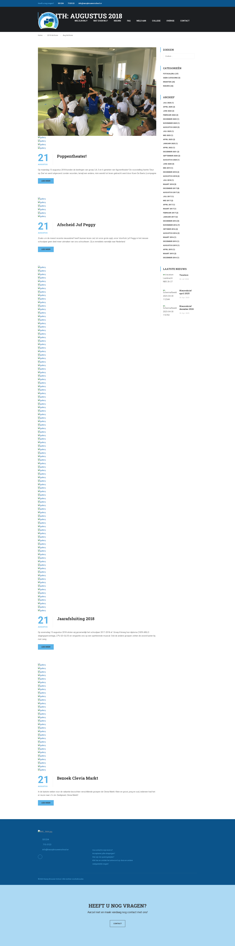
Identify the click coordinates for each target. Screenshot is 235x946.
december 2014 (170, 258)
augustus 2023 (170, 127)
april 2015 (167, 249)
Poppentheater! (72, 156)
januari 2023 (169, 143)
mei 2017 (166, 201)
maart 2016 (168, 237)
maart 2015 (168, 253)
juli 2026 (167, 103)
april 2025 (167, 107)
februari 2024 (169, 115)
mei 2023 (166, 135)
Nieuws (166, 86)
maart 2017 (168, 209)
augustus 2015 (170, 245)
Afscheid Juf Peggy (76, 224)
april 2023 (167, 139)
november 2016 (170, 225)
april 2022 (167, 148)
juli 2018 (167, 180)
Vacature (183, 275)
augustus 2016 (170, 233)
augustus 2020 (170, 160)
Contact (117, 924)
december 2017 (170, 188)
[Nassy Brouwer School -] (48, 22)
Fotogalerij (169, 74)
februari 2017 (169, 213)
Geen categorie (170, 78)
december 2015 (170, 241)
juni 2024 (167, 111)
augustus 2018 (170, 176)
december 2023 (170, 119)
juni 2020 (167, 164)
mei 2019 (166, 168)
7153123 (71, 3)
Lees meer (45, 181)
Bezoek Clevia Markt (77, 778)
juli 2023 (167, 131)
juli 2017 (167, 196)
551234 (61, 3)
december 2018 (170, 172)
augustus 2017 (170, 192)
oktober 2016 (169, 229)
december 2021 (170, 152)
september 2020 (170, 156)
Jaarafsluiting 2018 (75, 618)
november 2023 (170, 123)
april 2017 (167, 205)
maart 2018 (168, 184)
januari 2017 (169, 217)
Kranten (167, 82)
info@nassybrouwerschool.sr (90, 3)
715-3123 (46, 844)
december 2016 (170, 221)
